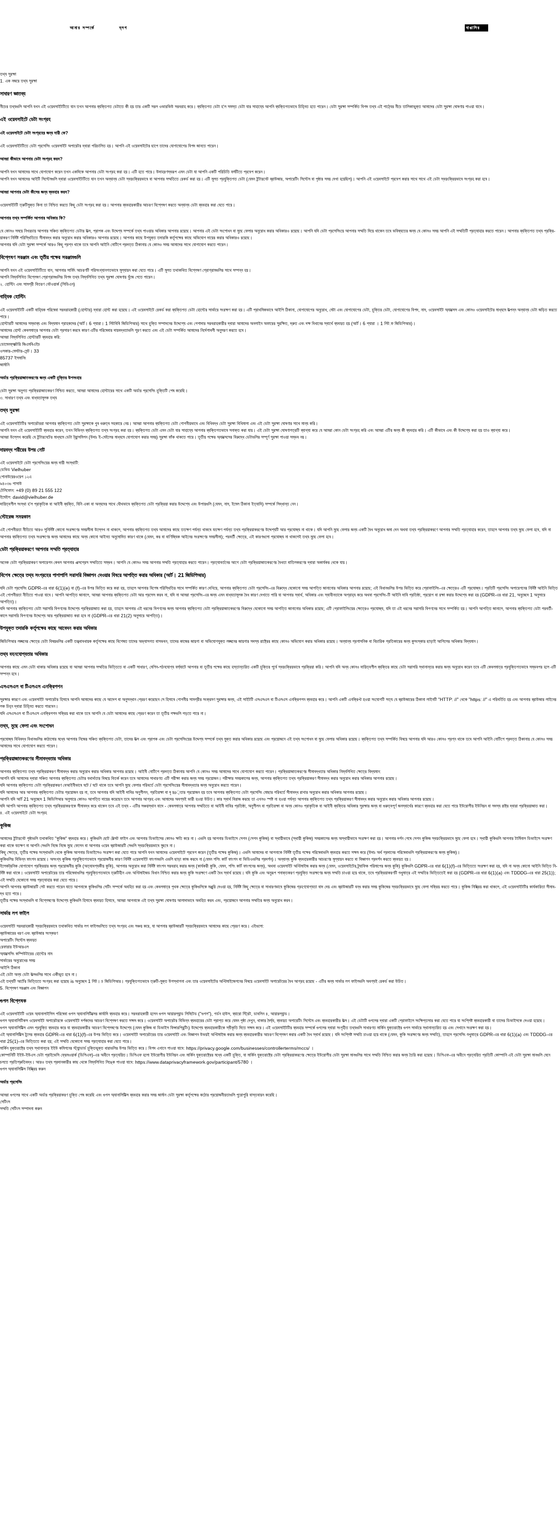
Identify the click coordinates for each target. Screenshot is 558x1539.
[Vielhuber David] (279, 28)
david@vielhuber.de (33, 497)
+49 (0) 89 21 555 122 (39, 490)
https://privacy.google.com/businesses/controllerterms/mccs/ (248, 1048)
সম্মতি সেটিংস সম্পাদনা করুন (21, 1108)
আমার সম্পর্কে (82, 27)
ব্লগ (123, 27)
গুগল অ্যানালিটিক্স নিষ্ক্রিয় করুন (22, 1068)
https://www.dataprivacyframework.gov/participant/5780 (191, 1062)
